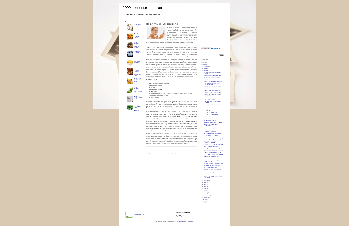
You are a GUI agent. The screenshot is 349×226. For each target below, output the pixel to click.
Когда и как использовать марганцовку (213, 154)
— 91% (129, 216)
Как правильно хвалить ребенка (212, 118)
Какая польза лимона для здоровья (213, 81)
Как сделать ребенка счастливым (212, 133)
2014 (203, 200)
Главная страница (171, 153)
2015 (203, 64)
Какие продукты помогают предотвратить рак (210, 141)
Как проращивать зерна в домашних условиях (137, 107)
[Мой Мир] (216, 48)
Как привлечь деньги (137, 25)
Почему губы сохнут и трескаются (212, 75)
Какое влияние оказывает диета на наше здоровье (213, 84)
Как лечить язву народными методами (213, 163)
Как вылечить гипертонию (210, 112)
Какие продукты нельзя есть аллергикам (211, 125)
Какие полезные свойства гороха (212, 152)
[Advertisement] (214, 32)
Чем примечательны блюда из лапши (213, 107)
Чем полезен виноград (209, 172)
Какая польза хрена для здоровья (212, 92)
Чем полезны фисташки (210, 174)
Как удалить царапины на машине (137, 52)
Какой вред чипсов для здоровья (137, 61)
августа (206, 182)
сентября (206, 180)
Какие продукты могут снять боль (138, 80)
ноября (206, 68)
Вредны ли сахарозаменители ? (138, 97)
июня (205, 186)
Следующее (150, 153)
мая (205, 188)
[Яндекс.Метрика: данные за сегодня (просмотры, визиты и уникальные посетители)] (139, 214)
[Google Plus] (220, 48)
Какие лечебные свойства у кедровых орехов (137, 45)
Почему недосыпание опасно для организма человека (212, 98)
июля (205, 184)
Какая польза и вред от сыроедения (213, 128)
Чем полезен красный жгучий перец (213, 169)
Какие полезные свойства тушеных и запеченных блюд (137, 72)
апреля (206, 190)
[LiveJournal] (218, 48)
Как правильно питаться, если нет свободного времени (212, 130)
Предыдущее (193, 153)
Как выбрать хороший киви (210, 167)
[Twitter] (214, 48)
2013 (203, 202)
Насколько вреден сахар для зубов (213, 122)
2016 (203, 62)
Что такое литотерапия (210, 120)
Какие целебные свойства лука (212, 90)
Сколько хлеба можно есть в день (212, 104)
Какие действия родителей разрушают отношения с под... (212, 147)
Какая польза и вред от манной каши (213, 144)
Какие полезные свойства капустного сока (138, 89)
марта (205, 193)
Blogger (192, 221)
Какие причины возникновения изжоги (213, 150)
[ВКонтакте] (212, 48)
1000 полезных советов (142, 8)
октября (206, 70)
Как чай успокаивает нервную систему (137, 35)
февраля (206, 195)
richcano (181, 221)
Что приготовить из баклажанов (212, 165)
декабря (206, 66)
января (206, 197)
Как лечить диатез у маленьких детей (213, 139)
